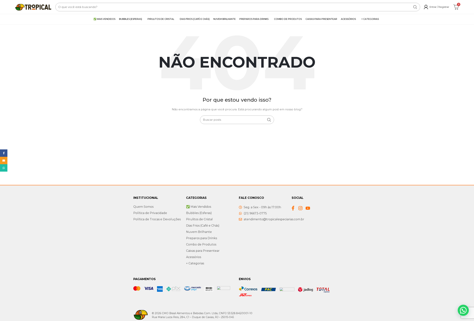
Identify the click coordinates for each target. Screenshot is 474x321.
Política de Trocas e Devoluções (157, 219)
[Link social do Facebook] (3, 153)
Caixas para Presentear (203, 251)
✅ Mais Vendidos (198, 206)
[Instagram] (300, 208)
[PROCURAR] (415, 7)
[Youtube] (308, 208)
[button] (463, 310)
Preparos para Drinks (201, 238)
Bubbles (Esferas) (199, 213)
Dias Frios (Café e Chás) (202, 225)
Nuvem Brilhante (199, 232)
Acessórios (193, 257)
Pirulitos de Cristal (199, 219)
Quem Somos (143, 206)
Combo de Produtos (201, 244)
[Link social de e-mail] (3, 160)
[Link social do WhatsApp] (3, 168)
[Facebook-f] (293, 208)
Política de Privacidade (150, 213)
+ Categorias (195, 263)
